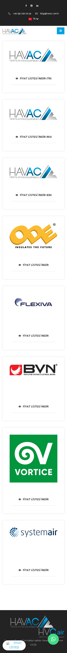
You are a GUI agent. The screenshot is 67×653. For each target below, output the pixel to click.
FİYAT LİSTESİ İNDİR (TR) (36, 78)
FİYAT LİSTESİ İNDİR (36, 265)
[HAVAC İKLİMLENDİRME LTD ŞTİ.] (15, 31)
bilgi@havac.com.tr (49, 14)
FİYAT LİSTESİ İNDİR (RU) (36, 137)
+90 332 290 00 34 (22, 14)
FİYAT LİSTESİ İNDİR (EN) (36, 195)
